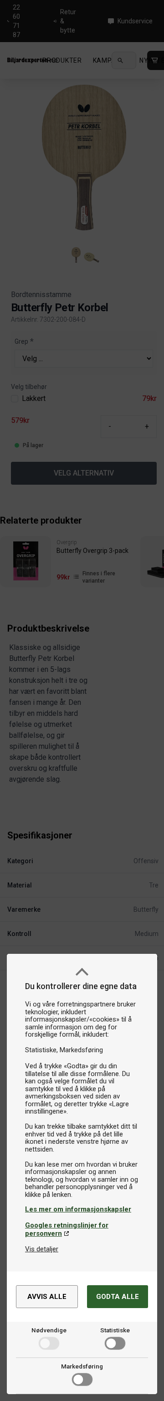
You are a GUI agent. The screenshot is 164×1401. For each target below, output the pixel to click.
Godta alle (117, 1297)
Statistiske (115, 1330)
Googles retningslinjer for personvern (66, 1229)
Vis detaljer (41, 1249)
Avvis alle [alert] (47, 1297)
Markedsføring (82, 1366)
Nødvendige (49, 1330)
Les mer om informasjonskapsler (78, 1209)
